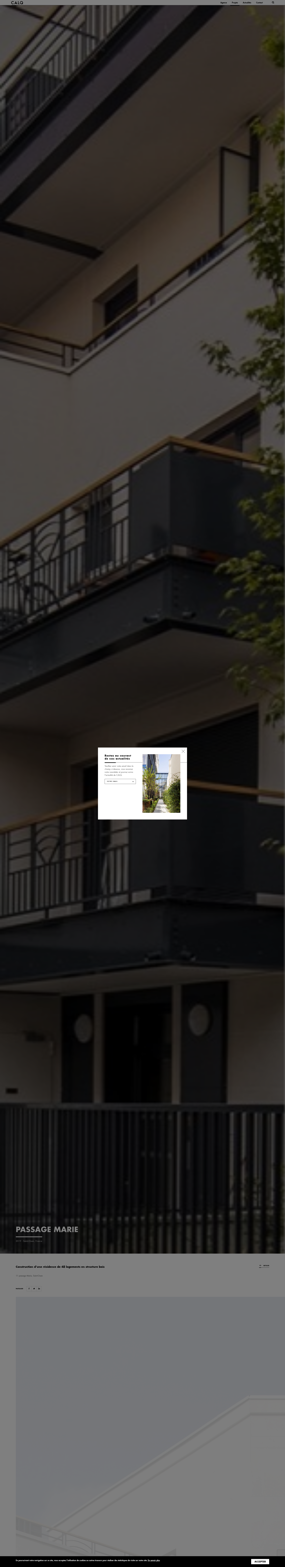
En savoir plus (154, 1560)
